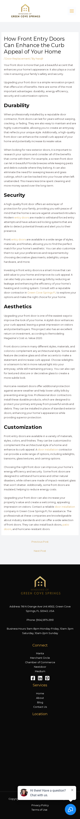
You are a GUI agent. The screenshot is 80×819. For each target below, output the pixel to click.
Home (40, 693)
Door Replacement (17, 58)
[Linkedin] (40, 678)
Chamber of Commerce (40, 662)
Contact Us (40, 706)
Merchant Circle (40, 657)
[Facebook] (32, 678)
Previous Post (40, 541)
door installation (48, 449)
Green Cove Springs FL (41, 292)
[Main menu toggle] (72, 11)
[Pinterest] (47, 678)
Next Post (40, 550)
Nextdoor (40, 666)
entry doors (21, 217)
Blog (40, 702)
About (40, 697)
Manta (40, 653)
